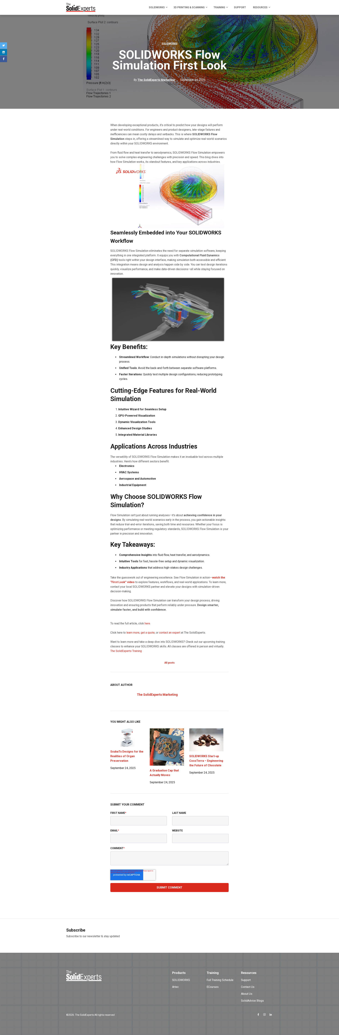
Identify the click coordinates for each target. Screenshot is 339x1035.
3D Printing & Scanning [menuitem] (189, 7)
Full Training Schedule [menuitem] (220, 980)
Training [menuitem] (219, 7)
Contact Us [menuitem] (247, 987)
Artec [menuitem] (175, 987)
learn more (132, 632)
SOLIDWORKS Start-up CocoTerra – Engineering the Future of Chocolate (206, 760)
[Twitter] (3, 45)
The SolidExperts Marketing (157, 694)
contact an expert (169, 632)
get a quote (148, 632)
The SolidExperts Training (126, 651)
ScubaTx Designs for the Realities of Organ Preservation (126, 756)
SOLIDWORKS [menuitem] (157, 7)
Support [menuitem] (240, 7)
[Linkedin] (3, 52)
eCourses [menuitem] (213, 987)
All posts (169, 662)
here (147, 623)
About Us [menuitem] (246, 993)
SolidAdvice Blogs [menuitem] (252, 1000)
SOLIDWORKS (169, 43)
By (154, 80)
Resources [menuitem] (260, 7)
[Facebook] (3, 59)
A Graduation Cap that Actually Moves (164, 773)
